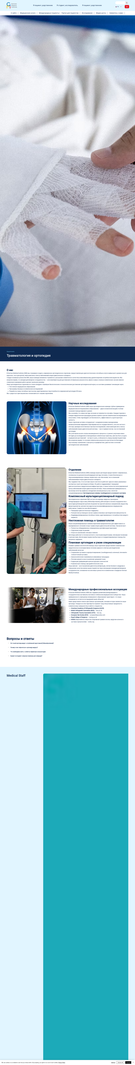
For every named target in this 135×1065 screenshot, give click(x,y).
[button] (67, 643)
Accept (128, 1062)
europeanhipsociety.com (97, 615)
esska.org (91, 622)
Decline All (120, 1062)
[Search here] (126, 2)
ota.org (99, 613)
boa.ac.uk (99, 610)
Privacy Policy (61, 1062)
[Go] (127, 6)
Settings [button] (113, 1062)
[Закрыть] (133, 1062)
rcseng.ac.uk (93, 617)
